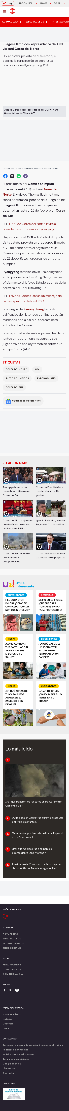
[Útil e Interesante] (34, 583)
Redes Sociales (12, 948)
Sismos (43, 3)
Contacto (8, 1073)
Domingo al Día (13, 974)
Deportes (8, 1024)
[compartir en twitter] (12, 176)
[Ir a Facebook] (5, 990)
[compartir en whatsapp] (18, 176)
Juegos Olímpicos (17, 378)
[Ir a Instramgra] (17, 990)
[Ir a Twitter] (11, 990)
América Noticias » (13, 169)
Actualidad (10, 934)
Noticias (7, 1019)
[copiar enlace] (25, 176)
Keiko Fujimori (25, 3)
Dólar (57, 3)
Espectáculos (12, 939)
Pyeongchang (33, 309)
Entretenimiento (12, 1014)
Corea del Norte (16, 369)
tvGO (6, 1028)
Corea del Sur (14, 387)
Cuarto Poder (12, 969)
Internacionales (13, 943)
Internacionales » (33, 169)
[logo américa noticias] (12, 11)
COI (37, 369)
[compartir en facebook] (5, 176)
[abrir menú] (5, 11)
